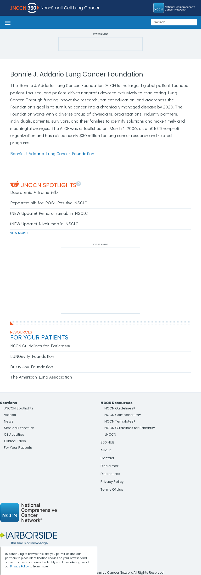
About (105, 450)
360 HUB (107, 442)
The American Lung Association (41, 377)
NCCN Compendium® (122, 414)
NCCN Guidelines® (119, 408)
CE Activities (14, 434)
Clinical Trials (15, 441)
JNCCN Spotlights (48, 185)
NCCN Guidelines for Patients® (40, 346)
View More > (19, 233)
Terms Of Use (111, 489)
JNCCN (110, 434)
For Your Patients (18, 447)
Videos (10, 414)
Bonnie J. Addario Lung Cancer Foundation (52, 153)
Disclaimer (109, 465)
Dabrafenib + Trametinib (34, 192)
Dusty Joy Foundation (31, 367)
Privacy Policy (112, 481)
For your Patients (39, 337)
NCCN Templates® (119, 421)
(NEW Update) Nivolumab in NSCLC (44, 224)
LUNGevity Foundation (32, 356)
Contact (107, 458)
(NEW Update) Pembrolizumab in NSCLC (49, 213)
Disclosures (110, 473)
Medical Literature (19, 427)
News (8, 421)
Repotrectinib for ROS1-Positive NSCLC (48, 203)
